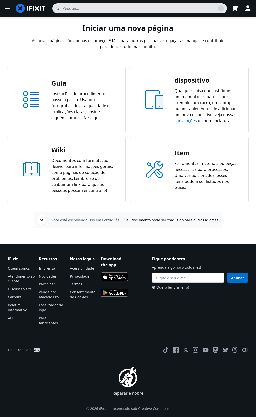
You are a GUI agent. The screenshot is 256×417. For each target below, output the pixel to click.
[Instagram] (196, 350)
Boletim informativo (17, 307)
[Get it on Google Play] (114, 293)
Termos (76, 284)
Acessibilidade (82, 268)
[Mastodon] (216, 350)
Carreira (15, 297)
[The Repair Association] (245, 350)
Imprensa (47, 268)
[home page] (31, 8)
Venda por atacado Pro (49, 294)
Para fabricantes (48, 320)
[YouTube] (206, 350)
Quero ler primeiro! (172, 287)
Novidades (48, 276)
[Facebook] (176, 350)
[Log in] (248, 8)
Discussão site (20, 289)
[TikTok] (166, 350)
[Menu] (7, 8)
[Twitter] (186, 350)
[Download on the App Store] (114, 277)
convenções (185, 120)
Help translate (20, 349)
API (11, 318)
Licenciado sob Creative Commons (141, 408)
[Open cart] (235, 8)
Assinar (237, 278)
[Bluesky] (225, 350)
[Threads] (235, 350)
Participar (47, 284)
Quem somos (19, 268)
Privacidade (80, 276)
